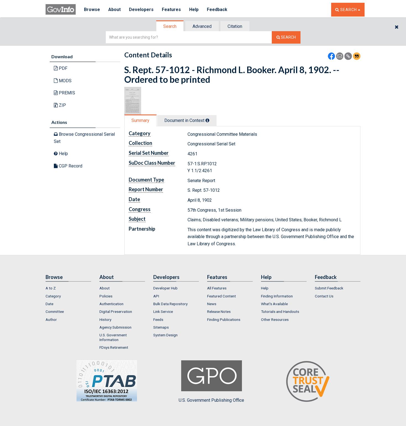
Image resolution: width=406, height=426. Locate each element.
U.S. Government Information (113, 337)
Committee (55, 311)
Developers (141, 9)
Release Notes (219, 311)
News (211, 304)
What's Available (274, 304)
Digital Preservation (115, 311)
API (156, 296)
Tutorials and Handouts (280, 311)
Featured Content (221, 296)
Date (49, 304)
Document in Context (184, 120)
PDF (62, 68)
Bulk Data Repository (170, 304)
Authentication (111, 304)
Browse (92, 9)
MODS (65, 80)
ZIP (62, 105)
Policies (105, 296)
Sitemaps (161, 327)
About (114, 9)
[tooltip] (207, 120)
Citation (235, 26)
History (105, 319)
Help (194, 9)
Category (53, 296)
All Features (216, 288)
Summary (140, 120)
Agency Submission (115, 327)
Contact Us (324, 296)
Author (51, 319)
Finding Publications (223, 319)
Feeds (158, 319)
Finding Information (277, 296)
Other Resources (275, 319)
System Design (165, 335)
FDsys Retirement (113, 347)
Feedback (217, 9)
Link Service (163, 311)
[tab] (170, 26)
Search (169, 26)
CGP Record (70, 166)
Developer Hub (165, 288)
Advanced (202, 26)
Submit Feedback (329, 288)
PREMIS (66, 92)
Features (171, 9)
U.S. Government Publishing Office (211, 400)
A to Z (51, 288)
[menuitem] (68, 288)
